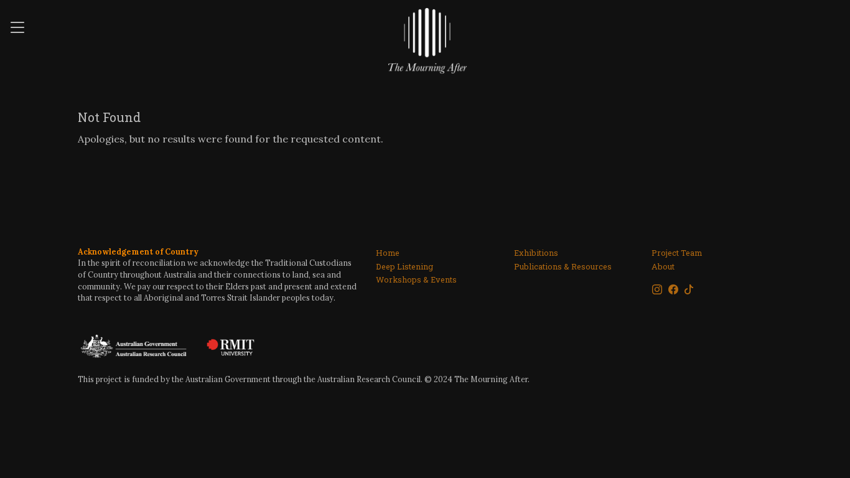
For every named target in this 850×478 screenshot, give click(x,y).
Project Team (677, 253)
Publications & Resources (563, 266)
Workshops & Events (416, 279)
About (663, 266)
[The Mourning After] (427, 39)
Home (387, 253)
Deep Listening (404, 266)
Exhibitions (536, 253)
